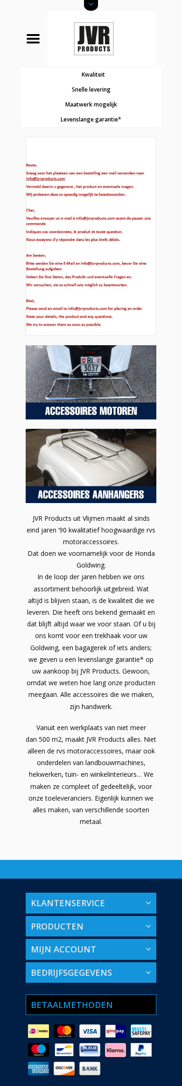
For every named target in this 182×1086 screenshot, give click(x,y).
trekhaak (108, 635)
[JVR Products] (102, 38)
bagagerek (91, 647)
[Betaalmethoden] (38, 1031)
